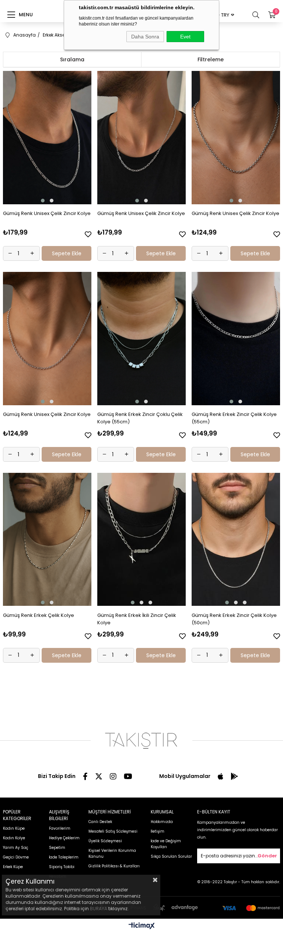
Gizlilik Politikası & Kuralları (114, 866)
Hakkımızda (162, 822)
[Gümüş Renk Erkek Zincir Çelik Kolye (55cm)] (236, 338)
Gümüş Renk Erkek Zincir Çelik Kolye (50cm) (234, 619)
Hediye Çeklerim (64, 838)
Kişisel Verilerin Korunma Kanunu (112, 853)
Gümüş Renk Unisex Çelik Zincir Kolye (47, 213)
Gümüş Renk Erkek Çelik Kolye (38, 615)
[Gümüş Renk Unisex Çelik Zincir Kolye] (47, 137)
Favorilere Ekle (88, 234)
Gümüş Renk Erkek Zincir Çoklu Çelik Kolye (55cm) (140, 418)
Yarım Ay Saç (15, 847)
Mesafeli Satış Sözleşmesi (112, 831)
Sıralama (72, 59)
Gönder (267, 855)
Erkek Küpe (13, 867)
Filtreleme (211, 59)
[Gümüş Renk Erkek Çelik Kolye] (47, 539)
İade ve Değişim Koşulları (166, 844)
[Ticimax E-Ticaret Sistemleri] (142, 926)
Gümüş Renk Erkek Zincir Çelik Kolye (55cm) (234, 418)
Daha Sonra (145, 37)
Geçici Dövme (16, 857)
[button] (42, 200)
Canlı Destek (100, 822)
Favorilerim (59, 828)
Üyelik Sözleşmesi (105, 841)
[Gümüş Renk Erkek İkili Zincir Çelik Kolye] (141, 539)
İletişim (157, 831)
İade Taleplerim (63, 857)
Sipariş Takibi (61, 867)
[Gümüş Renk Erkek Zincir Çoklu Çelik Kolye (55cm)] (141, 338)
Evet (185, 37)
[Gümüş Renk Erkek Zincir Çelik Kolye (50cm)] (236, 539)
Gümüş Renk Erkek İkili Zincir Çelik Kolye (136, 619)
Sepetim (57, 847)
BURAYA (98, 908)
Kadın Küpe (14, 828)
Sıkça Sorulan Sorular (171, 856)
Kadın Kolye (14, 838)
